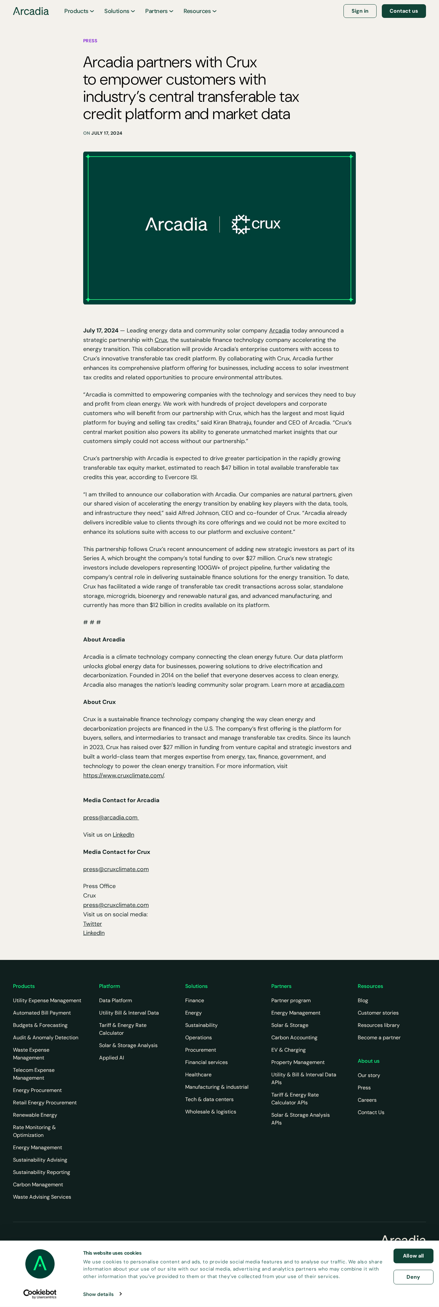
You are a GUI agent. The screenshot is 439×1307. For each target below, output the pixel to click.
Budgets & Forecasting (40, 1025)
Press (364, 1087)
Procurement (200, 1049)
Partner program (291, 1000)
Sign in (360, 10)
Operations (198, 1037)
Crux (161, 340)
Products (76, 11)
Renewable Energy (35, 1115)
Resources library (379, 1025)
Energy (193, 1012)
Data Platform (115, 1000)
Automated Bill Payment (42, 1012)
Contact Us (371, 1112)
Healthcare (198, 1074)
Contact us (404, 10)
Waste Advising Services (42, 1196)
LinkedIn (123, 835)
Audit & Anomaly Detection (45, 1037)
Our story (369, 1075)
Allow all (413, 1255)
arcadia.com (327, 685)
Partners (156, 11)
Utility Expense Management (47, 1000)
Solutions (116, 11)
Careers (367, 1100)
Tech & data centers (209, 1099)
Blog (363, 1000)
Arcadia (279, 330)
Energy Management (37, 1147)
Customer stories (378, 1012)
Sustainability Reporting (41, 1172)
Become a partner (379, 1037)
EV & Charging (288, 1049)
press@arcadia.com (111, 817)
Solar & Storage (289, 1025)
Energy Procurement (37, 1090)
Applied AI (111, 1057)
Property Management (298, 1062)
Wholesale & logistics (210, 1111)
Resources (197, 11)
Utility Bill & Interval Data (129, 1012)
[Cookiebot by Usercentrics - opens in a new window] (39, 1294)
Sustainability (201, 1025)
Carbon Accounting (294, 1037)
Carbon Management (38, 1184)
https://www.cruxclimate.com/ (123, 775)
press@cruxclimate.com (116, 869)
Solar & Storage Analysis (128, 1045)
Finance (194, 1000)
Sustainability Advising (40, 1159)
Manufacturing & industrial (217, 1087)
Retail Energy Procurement (45, 1102)
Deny (413, 1276)
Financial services (206, 1062)
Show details (98, 1294)
